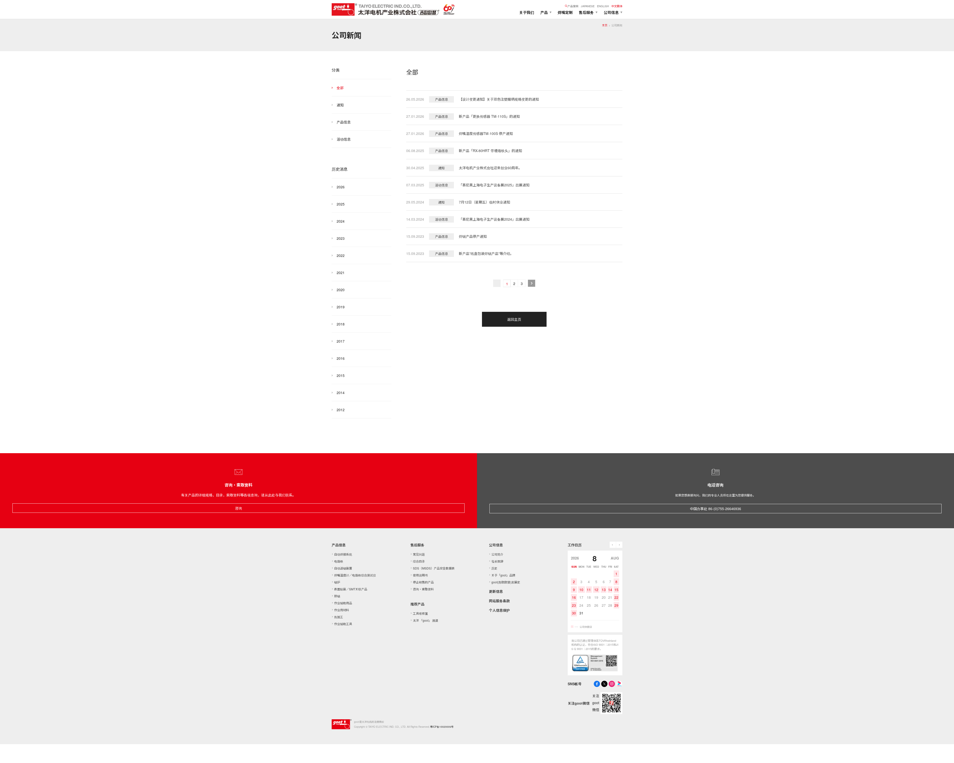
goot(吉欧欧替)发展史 (505, 582)
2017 (341, 341)
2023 (341, 238)
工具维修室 (420, 613)
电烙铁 (338, 561)
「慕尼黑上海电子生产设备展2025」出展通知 (494, 184)
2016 (341, 358)
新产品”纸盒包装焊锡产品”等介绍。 (486, 253)
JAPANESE (588, 6)
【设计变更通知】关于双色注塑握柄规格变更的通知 (499, 99)
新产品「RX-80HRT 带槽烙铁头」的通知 (490, 150)
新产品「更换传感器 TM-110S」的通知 (489, 116)
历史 (494, 568)
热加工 (338, 617)
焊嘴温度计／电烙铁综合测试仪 (355, 575)
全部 (340, 87)
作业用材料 (341, 610)
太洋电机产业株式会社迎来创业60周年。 (490, 167)
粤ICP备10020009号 (442, 726)
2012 (341, 409)
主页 (604, 25)
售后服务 (417, 545)
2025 (341, 203)
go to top (944, 753)
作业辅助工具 (343, 624)
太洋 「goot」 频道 (425, 620)
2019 (341, 306)
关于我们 (526, 12)
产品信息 (344, 122)
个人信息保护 (499, 610)
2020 (341, 289)
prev (613, 545)
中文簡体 (616, 6)
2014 (341, 392)
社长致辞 (497, 561)
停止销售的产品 (423, 582)
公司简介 (497, 554)
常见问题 (419, 554)
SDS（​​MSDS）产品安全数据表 (434, 568)
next (619, 545)
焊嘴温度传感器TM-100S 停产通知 (486, 133)
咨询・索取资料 (423, 589)
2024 (341, 221)
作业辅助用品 (343, 603)
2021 (341, 272)
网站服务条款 (499, 600)
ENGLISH (603, 6)
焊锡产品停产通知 (473, 236)
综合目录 (419, 561)
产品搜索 (572, 6)
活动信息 (344, 139)
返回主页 (514, 319)
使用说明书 (420, 575)
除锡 (337, 596)
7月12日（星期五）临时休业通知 (484, 202)
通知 (340, 104)
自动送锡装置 (343, 568)
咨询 (238, 508)
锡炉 (337, 582)
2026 (341, 186)
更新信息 (496, 591)
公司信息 (496, 545)
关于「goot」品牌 (503, 575)
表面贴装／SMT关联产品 (350, 589)
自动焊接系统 (343, 554)
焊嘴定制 (565, 12)
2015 (341, 375)
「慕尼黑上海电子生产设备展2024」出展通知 (494, 219)
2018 (341, 323)
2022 (341, 255)
